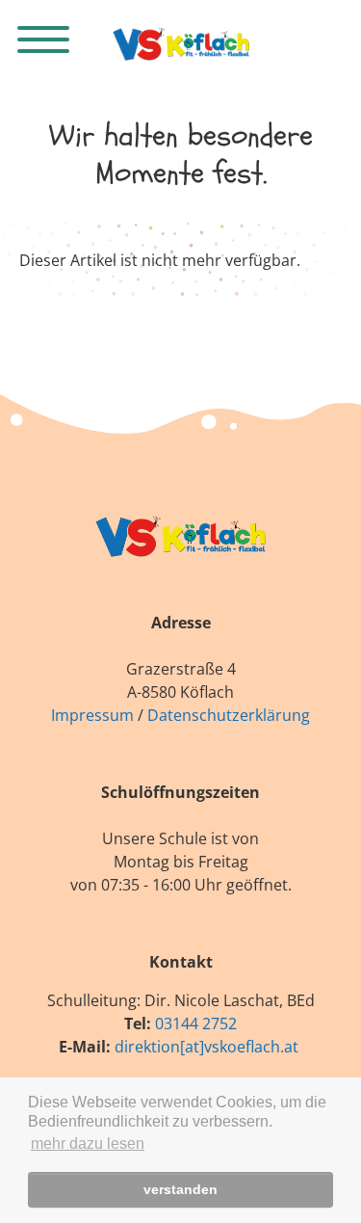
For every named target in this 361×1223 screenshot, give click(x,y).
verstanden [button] (180, 1189)
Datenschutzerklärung (228, 715)
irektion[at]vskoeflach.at (211, 1046)
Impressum (92, 715)
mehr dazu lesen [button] (87, 1143)
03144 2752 (196, 1023)
